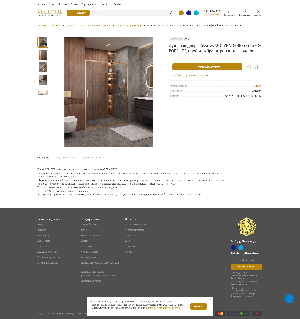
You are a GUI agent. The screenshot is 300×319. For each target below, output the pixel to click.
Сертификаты (88, 257)
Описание (43, 157)
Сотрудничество (90, 252)
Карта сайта (131, 246)
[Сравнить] (257, 67)
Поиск (128, 252)
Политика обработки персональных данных (100, 264)
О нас (84, 230)
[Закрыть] (210, 300)
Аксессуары (44, 241)
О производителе (90, 235)
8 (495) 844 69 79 (211, 11)
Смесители (43, 235)
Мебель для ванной (48, 262)
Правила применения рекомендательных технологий (98, 274)
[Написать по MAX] (188, 12)
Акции (41, 224)
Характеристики (65, 157)
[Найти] (171, 13)
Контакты (86, 246)
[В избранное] (249, 67)
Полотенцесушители (49, 257)
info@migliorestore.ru (246, 253)
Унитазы (42, 246)
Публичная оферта (91, 281)
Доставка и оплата (93, 157)
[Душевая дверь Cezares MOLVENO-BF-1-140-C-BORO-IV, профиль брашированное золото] (108, 92)
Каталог (42, 230)
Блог (127, 241)
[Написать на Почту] (181, 12)
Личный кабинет (90, 224)
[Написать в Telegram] (196, 12)
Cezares (257, 86)
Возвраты (130, 235)
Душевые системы (47, 252)
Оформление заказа (135, 224)
